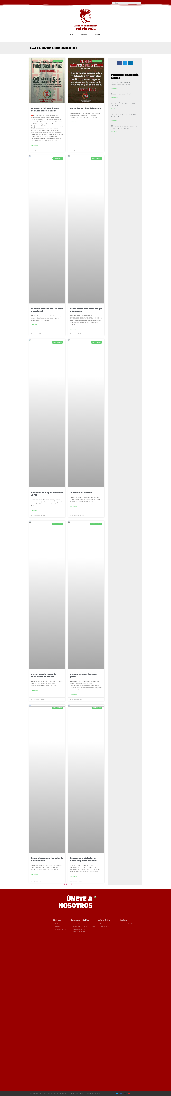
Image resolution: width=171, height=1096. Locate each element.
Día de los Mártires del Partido (85, 108)
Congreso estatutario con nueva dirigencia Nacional (83, 859)
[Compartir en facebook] (119, 63)
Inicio (71, 34)
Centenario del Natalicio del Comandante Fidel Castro (45, 109)
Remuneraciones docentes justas (83, 675)
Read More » (114, 88)
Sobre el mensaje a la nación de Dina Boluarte (47, 859)
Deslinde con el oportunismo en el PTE (47, 493)
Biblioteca (98, 34)
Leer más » (34, 145)
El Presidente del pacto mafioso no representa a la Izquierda (124, 127)
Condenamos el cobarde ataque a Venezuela (86, 310)
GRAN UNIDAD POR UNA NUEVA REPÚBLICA (123, 115)
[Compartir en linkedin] (130, 63)
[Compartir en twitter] (125, 63)
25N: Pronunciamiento (81, 492)
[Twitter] (34, 3)
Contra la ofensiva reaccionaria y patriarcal (47, 310)
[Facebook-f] (31, 3)
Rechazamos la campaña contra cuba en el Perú (43, 675)
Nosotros (84, 34)
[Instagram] (38, 3)
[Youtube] (41, 3)
